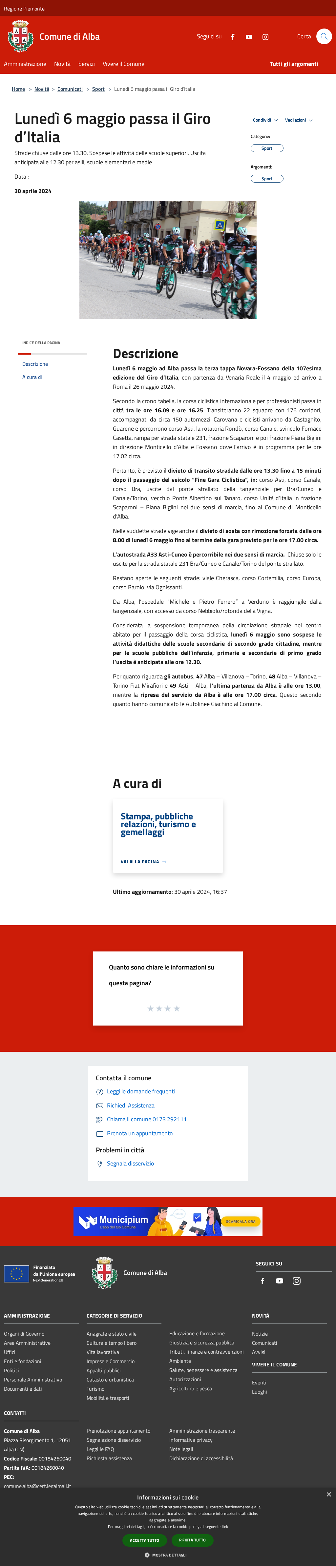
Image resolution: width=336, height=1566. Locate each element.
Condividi (262, 120)
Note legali (181, 1449)
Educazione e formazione (197, 1333)
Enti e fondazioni (22, 1361)
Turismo (95, 1389)
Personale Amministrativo (33, 1379)
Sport (98, 89)
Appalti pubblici (104, 1370)
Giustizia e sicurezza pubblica (201, 1342)
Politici (11, 1370)
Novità (41, 89)
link (225, 1526)
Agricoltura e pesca (190, 1388)
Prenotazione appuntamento (118, 1431)
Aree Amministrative (27, 1343)
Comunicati (70, 89)
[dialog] (168, 1527)
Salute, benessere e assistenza (203, 1370)
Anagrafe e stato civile (111, 1334)
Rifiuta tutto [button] (192, 1540)
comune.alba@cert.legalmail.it (37, 1486)
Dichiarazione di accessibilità (201, 1458)
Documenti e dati (23, 1389)
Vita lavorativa (103, 1352)
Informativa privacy (191, 1440)
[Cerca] (324, 36)
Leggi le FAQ (100, 1449)
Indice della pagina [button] (41, 343)
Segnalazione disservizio (114, 1440)
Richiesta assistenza (109, 1458)
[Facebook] (230, 36)
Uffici (9, 1352)
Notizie (260, 1334)
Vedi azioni (296, 120)
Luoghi (259, 1392)
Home (18, 89)
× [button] (328, 1494)
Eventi (259, 1382)
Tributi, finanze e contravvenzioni (206, 1352)
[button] (168, 1555)
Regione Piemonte (24, 8)
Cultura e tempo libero (111, 1343)
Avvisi (258, 1352)
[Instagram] (262, 36)
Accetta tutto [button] (144, 1540)
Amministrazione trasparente (202, 1431)
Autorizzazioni (185, 1379)
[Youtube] (246, 36)
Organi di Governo (24, 1334)
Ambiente (180, 1361)
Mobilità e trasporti (108, 1398)
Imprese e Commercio (111, 1361)
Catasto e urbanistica (110, 1379)
